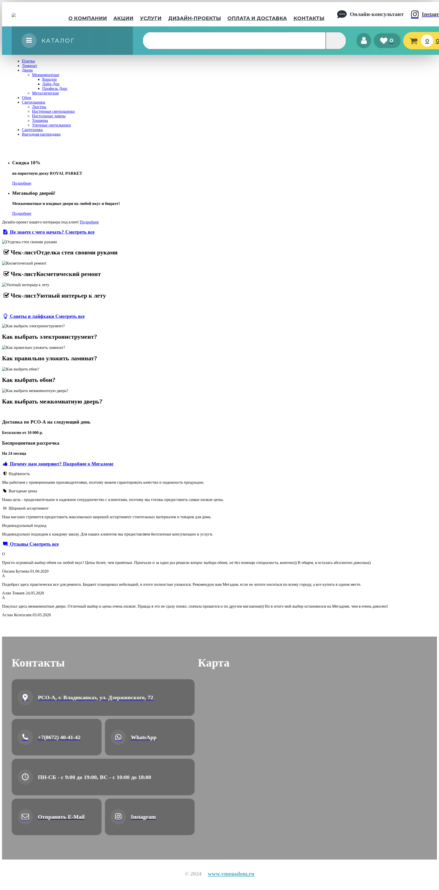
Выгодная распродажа (41, 134)
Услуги (151, 18)
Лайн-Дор (50, 84)
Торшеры (40, 120)
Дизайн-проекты (194, 18)
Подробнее (21, 183)
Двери (27, 70)
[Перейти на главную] (30, 14)
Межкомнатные (45, 75)
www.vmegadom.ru (231, 873)
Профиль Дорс (55, 88)
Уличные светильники (51, 125)
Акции (123, 18)
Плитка (28, 61)
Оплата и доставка (257, 18)
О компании (87, 18)
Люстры (39, 107)
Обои (26, 97)
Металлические (45, 93)
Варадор (49, 79)
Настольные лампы (49, 116)
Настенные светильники (53, 111)
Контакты (308, 18)
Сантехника (32, 129)
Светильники (33, 102)
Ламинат (29, 65)
